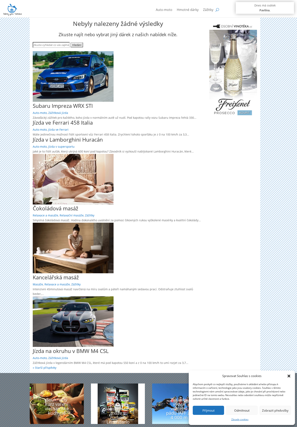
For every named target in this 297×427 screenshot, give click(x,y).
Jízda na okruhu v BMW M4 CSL (71, 351)
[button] (289, 376)
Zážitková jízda (58, 113)
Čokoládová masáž (55, 208)
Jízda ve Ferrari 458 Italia (63, 122)
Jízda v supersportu (61, 146)
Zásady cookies (240, 419)
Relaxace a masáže (45, 215)
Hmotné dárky (188, 9)
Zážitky (208, 9)
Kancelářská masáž (56, 277)
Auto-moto (164, 9)
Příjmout (208, 410)
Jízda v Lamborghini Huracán (68, 139)
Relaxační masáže (72, 215)
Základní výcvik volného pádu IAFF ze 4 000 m (179, 408)
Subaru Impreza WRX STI (63, 105)
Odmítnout (242, 410)
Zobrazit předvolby (275, 410)
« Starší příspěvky (44, 368)
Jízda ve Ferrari (58, 129)
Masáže (38, 284)
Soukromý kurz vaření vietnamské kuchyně (57, 406)
